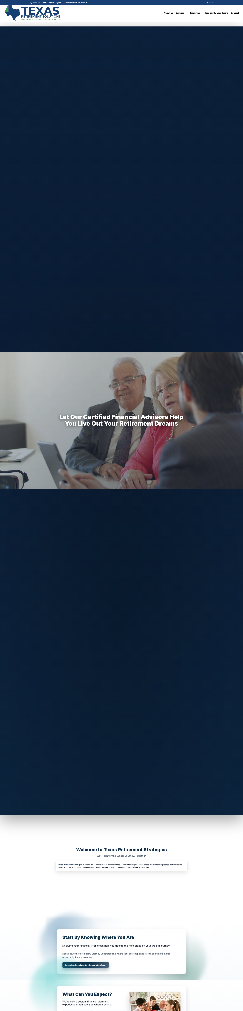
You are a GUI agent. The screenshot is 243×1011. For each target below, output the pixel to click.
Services (180, 13)
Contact (235, 13)
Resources (194, 13)
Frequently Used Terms (216, 13)
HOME (209, 3)
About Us (168, 13)
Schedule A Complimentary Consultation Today (85, 965)
